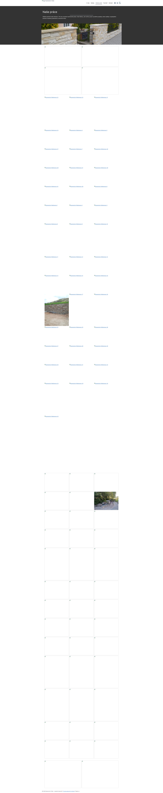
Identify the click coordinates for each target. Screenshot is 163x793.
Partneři (105, 3)
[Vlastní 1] (120, 3)
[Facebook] (115, 3)
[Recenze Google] (117, 3)
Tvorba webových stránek (69, 791)
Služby (92, 3)
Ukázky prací (99, 3)
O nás (87, 3)
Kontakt (111, 3)
